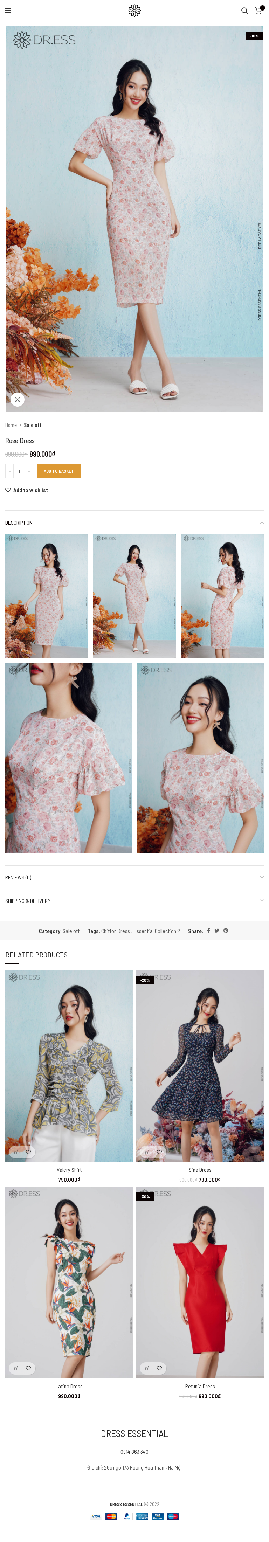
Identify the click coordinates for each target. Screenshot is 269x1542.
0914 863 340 (134, 1451)
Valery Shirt (69, 1169)
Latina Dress (69, 1386)
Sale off (33, 425)
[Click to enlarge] (18, 400)
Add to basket (59, 471)
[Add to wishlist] (28, 1152)
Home (11, 425)
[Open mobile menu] (8, 11)
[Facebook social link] (208, 930)
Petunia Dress (200, 1386)
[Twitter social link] (216, 930)
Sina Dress (200, 1169)
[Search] (244, 11)
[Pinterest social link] (225, 930)
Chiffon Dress (115, 930)
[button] (16, 1152)
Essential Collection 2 (157, 930)
